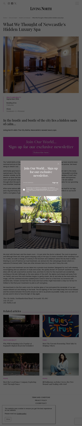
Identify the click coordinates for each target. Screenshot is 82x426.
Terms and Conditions (41, 189)
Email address (28, 183)
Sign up (55, 183)
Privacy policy (29, 189)
